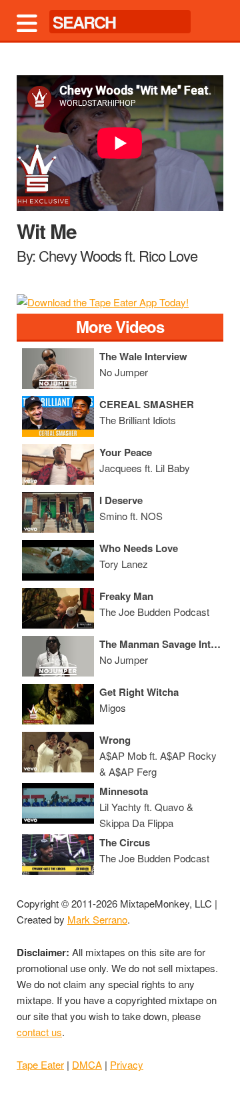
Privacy (126, 1064)
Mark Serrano (97, 919)
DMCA (87, 1064)
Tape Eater (40, 1064)
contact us (39, 1032)
